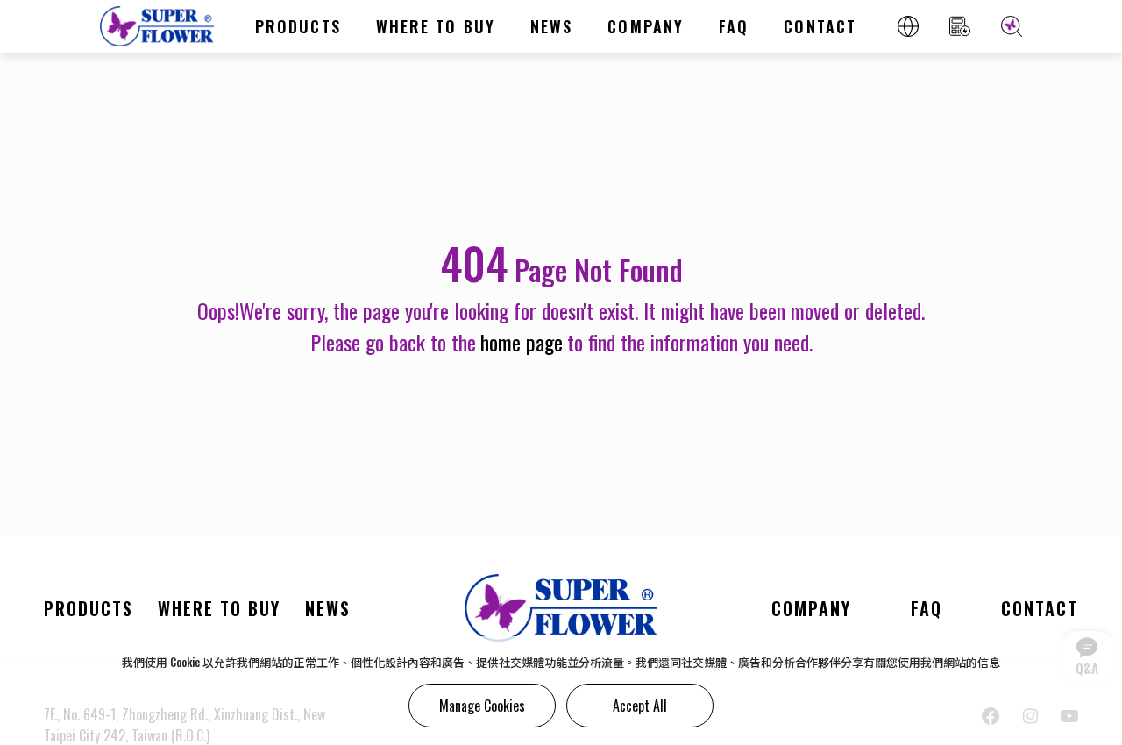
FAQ (734, 26)
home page (521, 342)
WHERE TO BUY (435, 26)
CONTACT (820, 26)
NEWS (551, 26)
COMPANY (645, 26)
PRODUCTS (298, 26)
